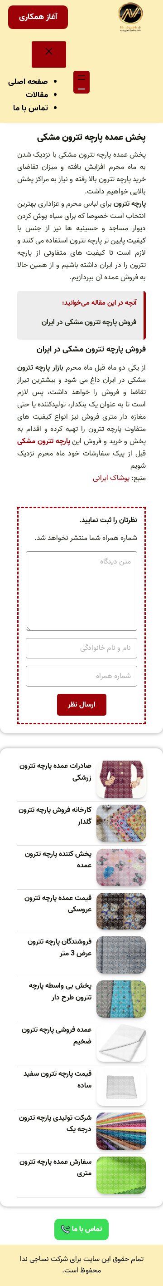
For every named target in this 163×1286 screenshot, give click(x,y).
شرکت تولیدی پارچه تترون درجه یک (55, 1124)
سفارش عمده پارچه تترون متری (55, 1168)
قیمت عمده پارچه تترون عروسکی (57, 904)
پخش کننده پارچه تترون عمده (58, 860)
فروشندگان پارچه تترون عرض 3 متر (59, 948)
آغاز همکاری (38, 17)
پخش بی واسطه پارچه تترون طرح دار (60, 992)
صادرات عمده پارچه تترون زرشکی (55, 772)
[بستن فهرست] (49, 54)
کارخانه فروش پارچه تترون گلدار (55, 816)
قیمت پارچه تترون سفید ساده (57, 1080)
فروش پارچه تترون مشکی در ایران (89, 322)
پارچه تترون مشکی (43, 441)
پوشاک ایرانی (111, 478)
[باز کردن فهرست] (81, 82)
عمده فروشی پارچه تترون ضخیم (56, 1036)
